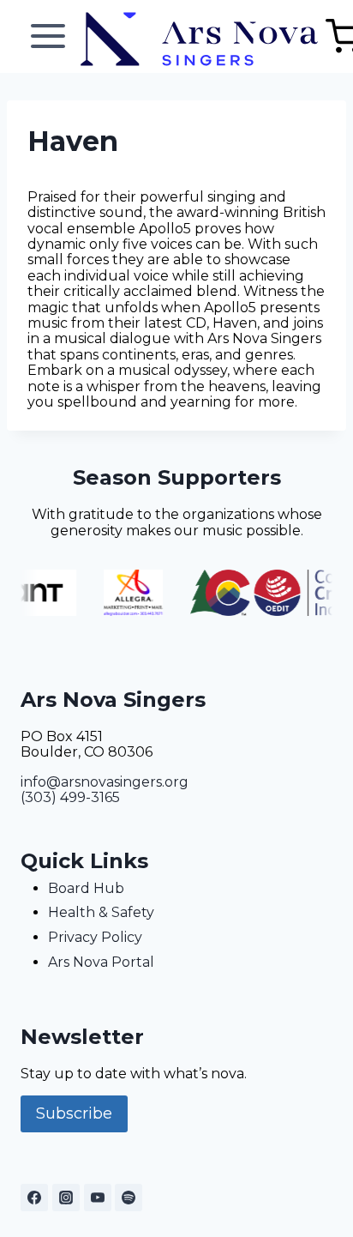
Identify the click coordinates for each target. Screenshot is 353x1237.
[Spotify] (128, 1197)
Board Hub (86, 888)
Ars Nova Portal (101, 962)
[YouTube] (97, 1197)
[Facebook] (34, 1197)
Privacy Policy (95, 937)
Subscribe (74, 1113)
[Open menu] (48, 36)
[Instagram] (66, 1197)
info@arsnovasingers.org (104, 782)
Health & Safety (101, 912)
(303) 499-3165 (70, 797)
